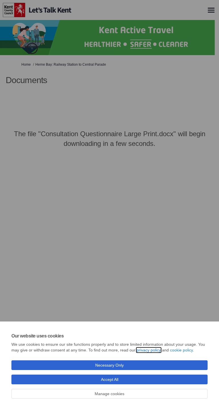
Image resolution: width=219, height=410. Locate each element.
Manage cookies (109, 393)
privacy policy (149, 350)
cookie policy (181, 350)
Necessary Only (109, 365)
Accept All (109, 379)
